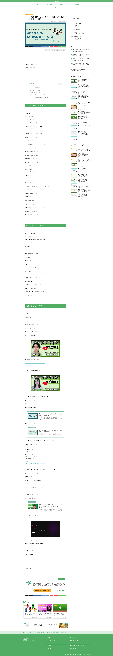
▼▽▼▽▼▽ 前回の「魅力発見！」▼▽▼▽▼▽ (40, 97)
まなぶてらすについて (77, 36)
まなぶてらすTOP (75, 640)
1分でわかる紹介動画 (35, 92)
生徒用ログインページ (76, 643)
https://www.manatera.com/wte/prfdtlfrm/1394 (35, 363)
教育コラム (39, 4)
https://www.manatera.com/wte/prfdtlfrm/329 (35, 463)
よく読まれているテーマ (77, 21)
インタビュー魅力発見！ (28, 14)
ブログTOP (30, 4)
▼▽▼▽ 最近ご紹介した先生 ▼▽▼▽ (39, 94)
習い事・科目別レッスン (50, 4)
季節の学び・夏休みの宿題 (79, 33)
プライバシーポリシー (27, 636)
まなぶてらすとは (51, 640)
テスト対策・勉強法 (78, 23)
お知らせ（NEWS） (78, 41)
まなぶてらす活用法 (74, 4)
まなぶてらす (41, 586)
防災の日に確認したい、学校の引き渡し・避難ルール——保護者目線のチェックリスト (80, 65)
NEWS (84, 4)
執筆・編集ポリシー (27, 638)
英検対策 (75, 32)
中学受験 (75, 25)
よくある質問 (74, 648)
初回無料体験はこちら (52, 645)
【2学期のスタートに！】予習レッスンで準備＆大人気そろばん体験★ (81, 50)
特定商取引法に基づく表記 (28, 640)
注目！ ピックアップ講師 (35, 90)
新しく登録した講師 (35, 87)
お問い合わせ (50, 648)
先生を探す (50, 643)
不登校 (75, 26)
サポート (56, 7)
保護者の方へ (63, 4)
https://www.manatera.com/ (42, 590)
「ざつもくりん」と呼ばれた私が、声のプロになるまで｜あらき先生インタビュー (80, 59)
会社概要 (25, 639)
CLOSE (60, 83)
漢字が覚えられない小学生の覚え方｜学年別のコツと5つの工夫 (80, 70)
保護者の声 (76, 39)
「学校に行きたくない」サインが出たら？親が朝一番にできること (80, 55)
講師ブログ (29, 632)
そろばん (75, 30)
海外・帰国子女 (77, 29)
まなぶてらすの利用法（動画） (77, 645)
